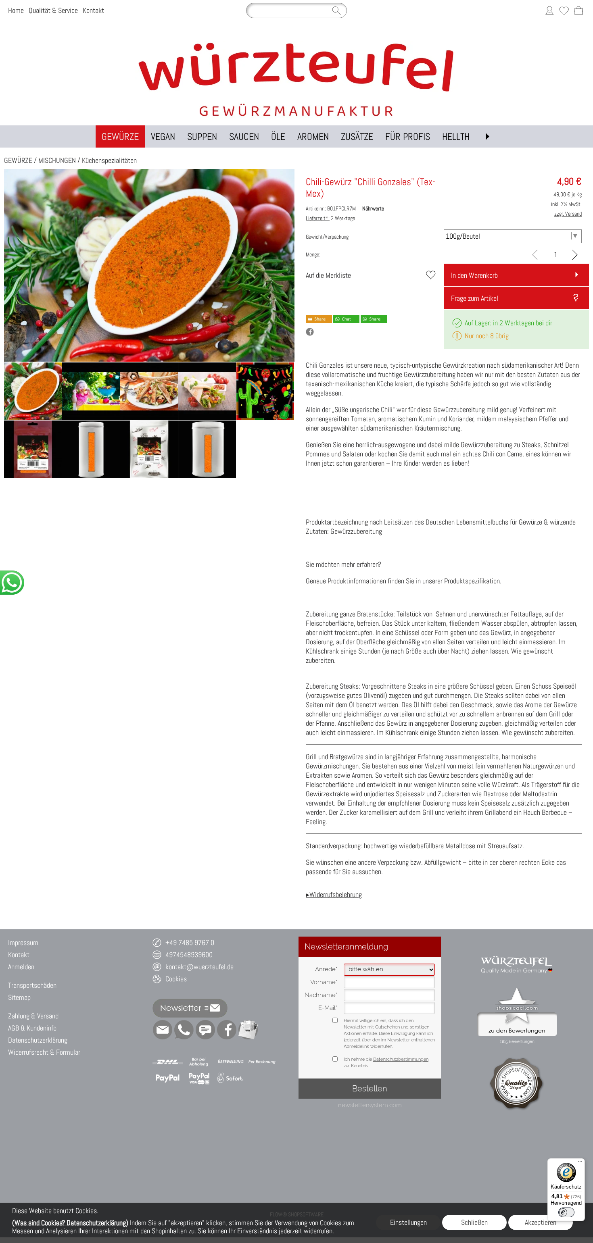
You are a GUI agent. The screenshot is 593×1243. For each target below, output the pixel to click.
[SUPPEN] (202, 136)
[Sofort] (230, 1078)
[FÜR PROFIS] (407, 136)
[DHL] (167, 1062)
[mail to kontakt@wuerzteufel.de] (162, 1030)
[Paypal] (167, 1078)
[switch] (566, 1212)
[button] (487, 136)
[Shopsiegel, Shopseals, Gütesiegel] (517, 990)
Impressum (23, 942)
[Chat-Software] (205, 1030)
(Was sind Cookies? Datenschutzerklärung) (70, 1222)
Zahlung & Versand (33, 1015)
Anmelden (21, 966)
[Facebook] (227, 1030)
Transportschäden (32, 985)
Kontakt (93, 10)
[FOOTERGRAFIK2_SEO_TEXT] (517, 952)
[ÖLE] (278, 136)
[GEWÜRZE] (120, 136)
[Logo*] (296, 44)
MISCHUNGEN (57, 160)
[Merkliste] (564, 10)
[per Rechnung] (262, 1062)
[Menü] (580, 1163)
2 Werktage (330, 218)
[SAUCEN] (244, 136)
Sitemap (19, 997)
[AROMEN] (313, 136)
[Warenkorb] (578, 10)
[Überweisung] (230, 1062)
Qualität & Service (53, 10)
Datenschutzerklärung (37, 1040)
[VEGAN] (163, 136)
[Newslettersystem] (248, 1030)
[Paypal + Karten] (199, 1078)
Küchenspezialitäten (109, 160)
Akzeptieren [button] (540, 1222)
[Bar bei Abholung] (199, 1062)
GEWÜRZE (18, 160)
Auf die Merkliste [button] (328, 275)
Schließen (474, 1222)
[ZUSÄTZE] (357, 136)
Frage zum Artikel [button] (474, 298)
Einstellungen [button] (408, 1222)
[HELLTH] (456, 136)
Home (16, 10)
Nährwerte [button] (373, 208)
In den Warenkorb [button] (474, 275)
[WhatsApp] (184, 1030)
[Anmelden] (549, 10)
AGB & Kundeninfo (32, 1028)
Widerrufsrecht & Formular (44, 1052)
